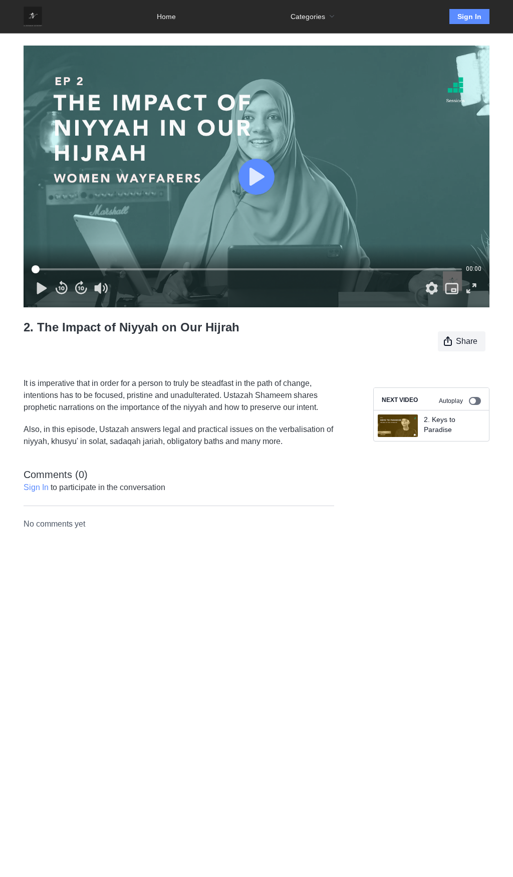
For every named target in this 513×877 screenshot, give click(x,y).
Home (166, 17)
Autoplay (451, 400)
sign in (36, 487)
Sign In (469, 17)
